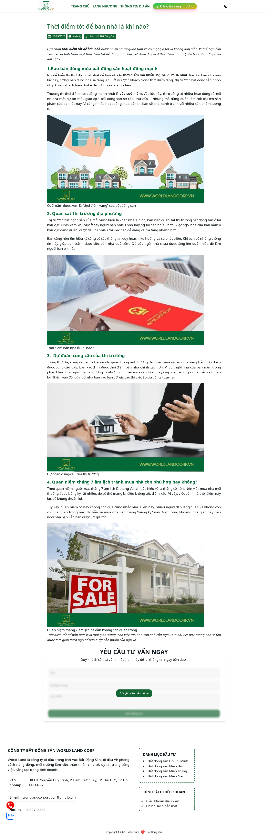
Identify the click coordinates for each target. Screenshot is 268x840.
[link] (46, 6)
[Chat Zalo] (10, 815)
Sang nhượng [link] (105, 6)
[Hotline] (10, 805)
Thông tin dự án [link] (135, 6)
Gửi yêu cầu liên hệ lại (134, 693)
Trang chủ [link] (80, 6)
